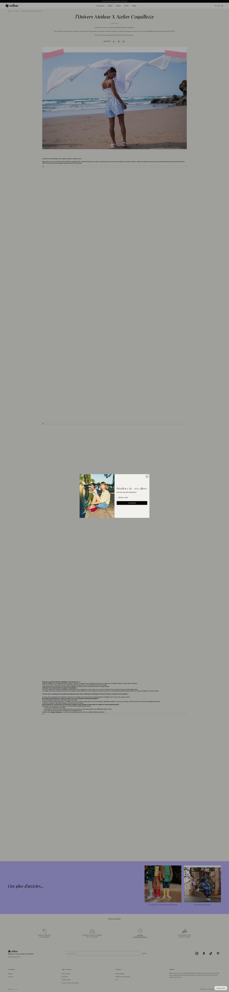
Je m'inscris (132, 503)
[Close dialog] (147, 476)
